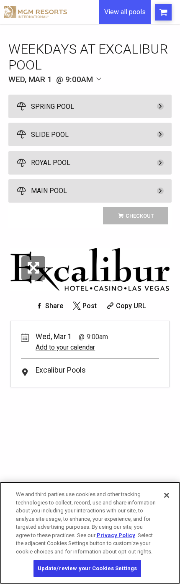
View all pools (125, 12)
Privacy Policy (116, 535)
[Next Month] (116, 91)
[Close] (166, 495)
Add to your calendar (65, 347)
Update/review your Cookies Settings (87, 568)
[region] (90, 533)
